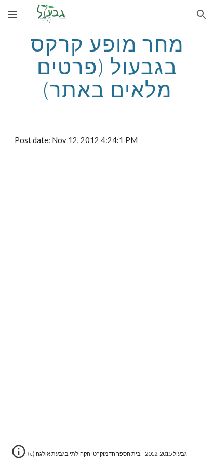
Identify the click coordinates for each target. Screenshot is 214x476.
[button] (12, 14)
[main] (107, 66)
